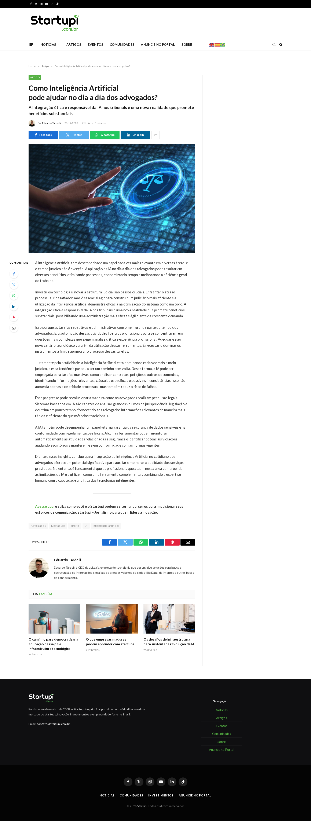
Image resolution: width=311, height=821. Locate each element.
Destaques (58, 525)
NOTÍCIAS (48, 44)
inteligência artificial (106, 525)
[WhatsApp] (14, 295)
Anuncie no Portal (195, 795)
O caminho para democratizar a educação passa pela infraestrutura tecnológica (53, 643)
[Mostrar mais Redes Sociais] (155, 135)
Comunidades (131, 795)
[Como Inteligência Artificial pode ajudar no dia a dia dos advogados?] (112, 198)
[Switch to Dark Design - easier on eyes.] (274, 44)
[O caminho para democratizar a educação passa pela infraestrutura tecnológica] (54, 619)
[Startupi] (55, 23)
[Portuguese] (223, 44)
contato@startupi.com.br (53, 724)
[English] (212, 44)
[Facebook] (14, 274)
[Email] (14, 328)
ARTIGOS (73, 44)
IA (86, 525)
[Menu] (31, 44)
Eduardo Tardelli (51, 123)
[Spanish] (217, 44)
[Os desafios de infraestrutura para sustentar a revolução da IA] (169, 619)
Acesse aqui (44, 506)
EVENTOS (95, 44)
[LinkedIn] (14, 306)
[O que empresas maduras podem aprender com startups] (112, 619)
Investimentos (160, 795)
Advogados (38, 525)
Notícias (107, 795)
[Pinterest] (14, 317)
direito (74, 525)
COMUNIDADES (122, 44)
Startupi (142, 806)
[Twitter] (14, 285)
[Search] (280, 44)
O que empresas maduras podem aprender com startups (110, 641)
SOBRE (187, 44)
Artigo (35, 77)
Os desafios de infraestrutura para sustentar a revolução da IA (168, 641)
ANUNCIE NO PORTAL (158, 44)
